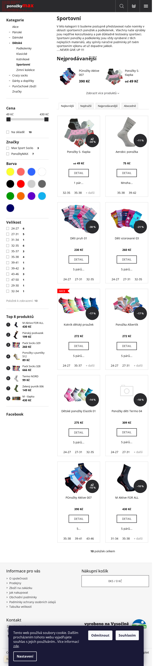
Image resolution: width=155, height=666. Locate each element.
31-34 (17, 240)
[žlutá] (10, 172)
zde (16, 646)
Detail (78, 173)
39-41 (17, 262)
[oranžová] (21, 196)
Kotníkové (22, 59)
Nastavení (25, 656)
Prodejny (15, 583)
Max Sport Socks (25, 148)
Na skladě (21, 132)
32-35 (17, 245)
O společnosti (18, 578)
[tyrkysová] (42, 196)
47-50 (17, 279)
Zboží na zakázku (20, 588)
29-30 (17, 285)
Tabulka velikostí (20, 607)
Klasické (21, 54)
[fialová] (31, 196)
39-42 (17, 268)
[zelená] (10, 196)
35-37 (17, 251)
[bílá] (42, 172)
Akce (15, 27)
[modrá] (31, 172)
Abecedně (130, 106)
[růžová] (21, 172)
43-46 (17, 274)
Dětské (17, 43)
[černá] (10, 184)
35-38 (17, 257)
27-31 (17, 234)
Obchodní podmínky (23, 597)
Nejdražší (85, 106)
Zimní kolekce (25, 70)
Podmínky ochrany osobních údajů (32, 602)
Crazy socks (20, 75)
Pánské (17, 32)
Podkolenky (23, 48)
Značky (17, 91)
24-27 (17, 228)
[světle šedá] (31, 184)
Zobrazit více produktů (101, 93)
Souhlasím (127, 635)
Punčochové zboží (24, 86)
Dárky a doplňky (23, 81)
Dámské (17, 37)
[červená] (21, 184)
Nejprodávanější (107, 106)
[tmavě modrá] (10, 208)
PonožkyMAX (22, 154)
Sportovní (23, 64)
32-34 (17, 291)
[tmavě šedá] (42, 184)
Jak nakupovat (18, 592)
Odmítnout (100, 635)
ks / (115, 581)
